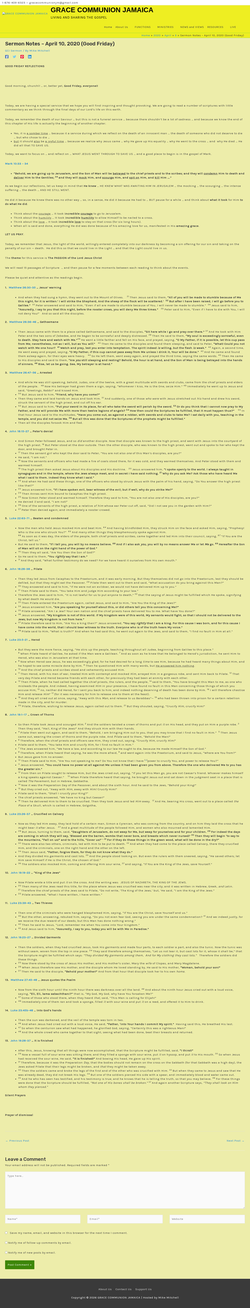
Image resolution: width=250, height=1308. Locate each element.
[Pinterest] (22, 56)
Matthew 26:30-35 (22, 287)
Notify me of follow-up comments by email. (40, 1242)
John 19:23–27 (21, 937)
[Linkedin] (29, 56)
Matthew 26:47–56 (23, 372)
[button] (240, 27)
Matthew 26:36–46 (22, 321)
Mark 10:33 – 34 (16, 163)
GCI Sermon (13, 50)
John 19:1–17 (18, 714)
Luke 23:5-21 (18, 639)
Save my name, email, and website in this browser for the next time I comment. (69, 1232)
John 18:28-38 (20, 569)
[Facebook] (7, 56)
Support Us (143, 1289)
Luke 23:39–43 (20, 903)
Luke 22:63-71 (19, 518)
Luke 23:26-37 (19, 814)
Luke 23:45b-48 (22, 1010)
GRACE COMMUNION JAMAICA (102, 10)
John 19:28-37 (21, 1040)
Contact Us (123, 1289)
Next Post (236, 1140)
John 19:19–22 (20, 872)
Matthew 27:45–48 (24, 979)
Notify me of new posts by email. (32, 1252)
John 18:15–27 (19, 431)
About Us (105, 1289)
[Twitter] (14, 56)
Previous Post (17, 1140)
